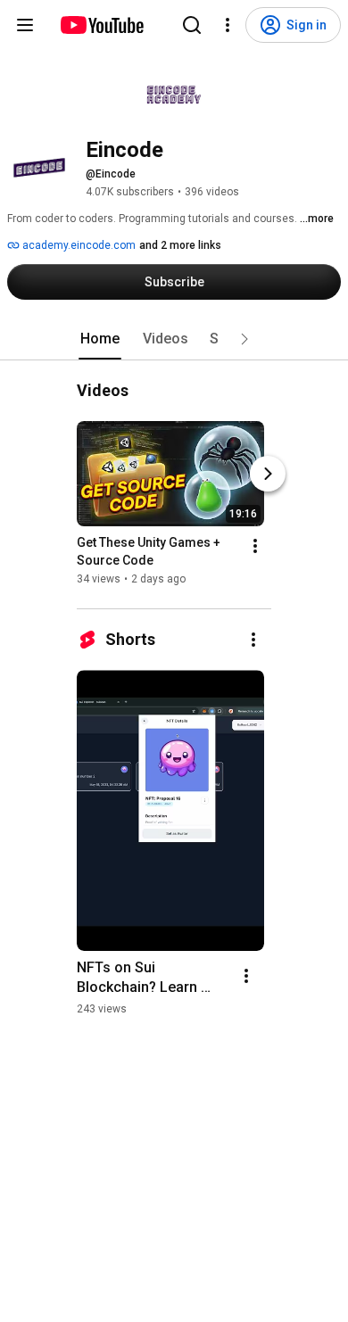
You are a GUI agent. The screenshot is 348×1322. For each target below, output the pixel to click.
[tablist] (174, 339)
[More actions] (255, 546)
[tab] (100, 339)
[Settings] (227, 25)
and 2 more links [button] (180, 245)
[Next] (268, 474)
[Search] (192, 25)
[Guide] (25, 25)
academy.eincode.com (78, 245)
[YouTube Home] (101, 25)
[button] (244, 339)
